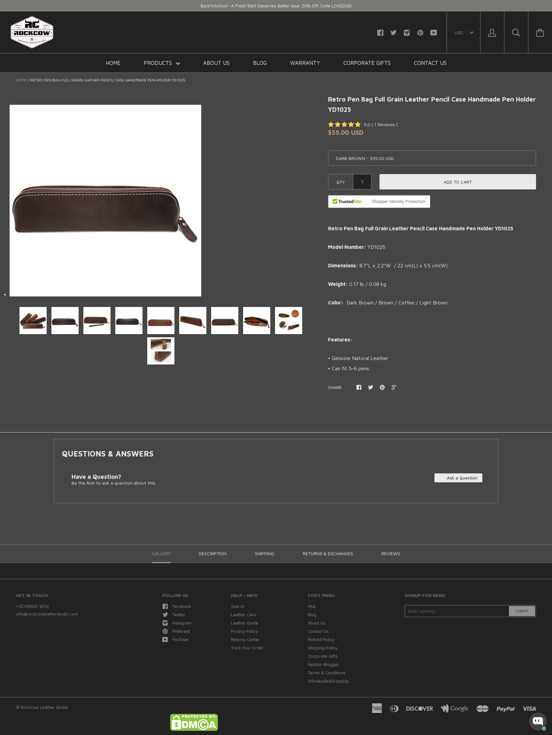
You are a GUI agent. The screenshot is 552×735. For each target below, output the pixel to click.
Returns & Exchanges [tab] (328, 553)
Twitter (178, 614)
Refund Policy (321, 639)
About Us (216, 63)
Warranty (305, 63)
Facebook (181, 606)
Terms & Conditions (326, 672)
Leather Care (243, 614)
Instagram (181, 622)
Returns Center (245, 639)
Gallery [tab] (161, 553)
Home (113, 63)
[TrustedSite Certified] (379, 201)
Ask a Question (462, 477)
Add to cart (458, 182)
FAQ (312, 606)
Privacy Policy (244, 631)
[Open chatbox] (538, 722)
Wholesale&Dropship (328, 681)
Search (237, 606)
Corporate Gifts (367, 63)
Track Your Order (247, 647)
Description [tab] (212, 553)
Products (158, 63)
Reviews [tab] (390, 553)
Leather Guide (244, 622)
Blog (260, 63)
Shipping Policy (322, 647)
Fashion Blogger (323, 664)
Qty (340, 182)
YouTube (180, 639)
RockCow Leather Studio (44, 707)
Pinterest (181, 631)
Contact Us (430, 63)
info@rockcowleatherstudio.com (47, 613)
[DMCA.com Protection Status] (194, 729)
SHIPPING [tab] (264, 553)
